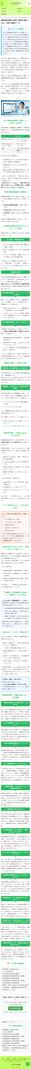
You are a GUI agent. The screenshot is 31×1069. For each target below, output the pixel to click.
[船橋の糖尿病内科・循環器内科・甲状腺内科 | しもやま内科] (15, 3)
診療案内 (19, 11)
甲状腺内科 (19, 8)
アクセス (24, 1061)
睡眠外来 (4, 11)
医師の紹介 (9, 1058)
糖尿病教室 (3, 13)
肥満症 (6, 1061)
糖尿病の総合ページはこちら (12, 540)
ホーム (3, 1058)
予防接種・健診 (18, 1061)
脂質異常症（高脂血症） (23, 1059)
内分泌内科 (8, 1059)
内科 (19, 1058)
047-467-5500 (15, 1008)
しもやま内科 (15, 1064)
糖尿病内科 (3, 8)
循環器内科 (15, 1059)
